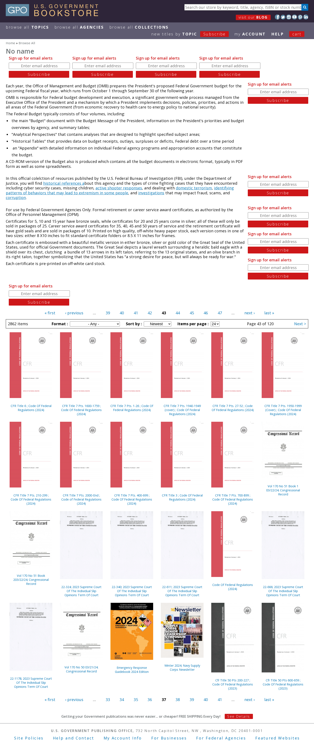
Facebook (277, 17)
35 (136, 699)
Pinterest (300, 17)
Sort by (133, 323)
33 (108, 699)
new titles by (188, 34)
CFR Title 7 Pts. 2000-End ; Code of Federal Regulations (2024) (81, 499)
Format (59, 323)
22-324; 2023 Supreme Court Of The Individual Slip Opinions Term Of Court (81, 591)
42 (150, 312)
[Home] (54, 14)
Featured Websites (277, 738)
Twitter (283, 17)
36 (150, 699)
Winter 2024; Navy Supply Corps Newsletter (182, 667)
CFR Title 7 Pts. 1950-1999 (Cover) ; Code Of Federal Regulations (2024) (283, 410)
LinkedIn (305, 17)
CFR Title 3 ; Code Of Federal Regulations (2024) (182, 497)
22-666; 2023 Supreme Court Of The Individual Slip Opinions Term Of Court (283, 591)
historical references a (63, 183)
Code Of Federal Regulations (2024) (232, 587)
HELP (277, 34)
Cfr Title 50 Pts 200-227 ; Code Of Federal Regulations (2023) (232, 684)
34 (122, 699)
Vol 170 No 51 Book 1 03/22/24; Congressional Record (283, 490)
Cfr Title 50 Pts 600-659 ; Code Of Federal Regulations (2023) (283, 684)
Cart (296, 34)
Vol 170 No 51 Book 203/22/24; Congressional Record (31, 580)
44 (178, 312)
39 (108, 312)
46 (206, 312)
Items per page (192, 323)
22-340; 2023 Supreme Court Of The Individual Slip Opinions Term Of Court (132, 591)
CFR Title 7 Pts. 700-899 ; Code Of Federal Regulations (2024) (232, 499)
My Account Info (123, 738)
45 (192, 312)
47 (220, 312)
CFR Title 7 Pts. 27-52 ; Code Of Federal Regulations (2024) (233, 408)
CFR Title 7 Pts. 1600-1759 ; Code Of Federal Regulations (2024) (81, 410)
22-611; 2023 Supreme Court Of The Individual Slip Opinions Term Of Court (182, 591)
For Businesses (169, 738)
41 (136, 312)
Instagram (288, 17)
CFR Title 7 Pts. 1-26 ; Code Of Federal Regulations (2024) (131, 408)
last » (269, 312)
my (250, 34)
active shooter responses (118, 187)
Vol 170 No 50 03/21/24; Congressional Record (81, 669)
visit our (253, 17)
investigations (151, 192)
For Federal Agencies (221, 738)
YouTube (294, 17)
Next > (300, 323)
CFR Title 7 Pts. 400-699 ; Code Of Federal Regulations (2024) (132, 499)
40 (122, 312)
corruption (16, 197)
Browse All (27, 27)
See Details (238, 716)
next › (249, 312)
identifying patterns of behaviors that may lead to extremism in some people (120, 190)
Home (10, 43)
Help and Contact (73, 738)
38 (178, 699)
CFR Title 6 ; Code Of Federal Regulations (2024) (31, 408)
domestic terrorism (194, 187)
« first (50, 312)
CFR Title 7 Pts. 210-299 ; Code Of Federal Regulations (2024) (31, 499)
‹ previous (74, 312)
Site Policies (29, 738)
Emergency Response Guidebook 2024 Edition (132, 670)
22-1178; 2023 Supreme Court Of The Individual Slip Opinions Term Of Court (31, 682)
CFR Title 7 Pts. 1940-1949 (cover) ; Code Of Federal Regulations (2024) (182, 410)
